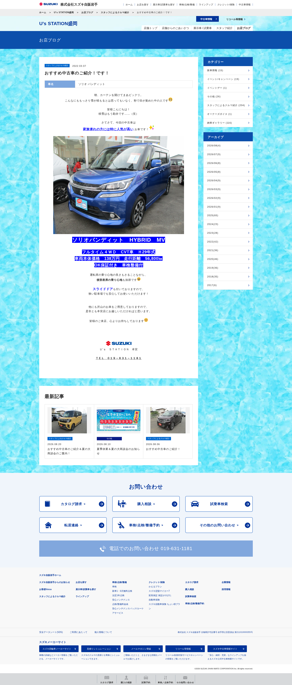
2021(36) (212, 250)
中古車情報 (245, 4)
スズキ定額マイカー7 (159, 591)
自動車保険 (154, 599)
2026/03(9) (214, 189)
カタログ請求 (191, 582)
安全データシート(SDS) (51, 632)
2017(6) (212, 285)
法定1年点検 (118, 595)
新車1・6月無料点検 (122, 591)
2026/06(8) (214, 163)
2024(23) (212, 224)
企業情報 (226, 582)
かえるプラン (155, 586)
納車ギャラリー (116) (219, 122)
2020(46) (212, 259)
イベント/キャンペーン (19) (223, 79)
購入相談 (189, 589)
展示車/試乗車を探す (164, 4)
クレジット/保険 (226, 4)
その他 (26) (214, 96)
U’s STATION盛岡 (64, 12)
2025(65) (212, 215)
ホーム (129, 4)
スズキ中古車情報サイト (225, 648)
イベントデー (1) (217, 88)
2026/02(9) (214, 198)
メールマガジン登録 (141, 648)
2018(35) (212, 276)
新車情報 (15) (215, 70)
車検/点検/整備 (187, 4)
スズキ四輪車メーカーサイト (57, 648)
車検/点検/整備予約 (194, 603)
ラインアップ (206, 4)
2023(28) (212, 233)
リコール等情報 (183, 648)
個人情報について (103, 632)
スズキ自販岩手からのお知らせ (54, 582)
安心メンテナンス (121, 599)
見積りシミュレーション (99, 648)
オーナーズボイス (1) (219, 114)
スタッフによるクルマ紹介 (115, 12)
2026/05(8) (214, 171)
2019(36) (212, 267)
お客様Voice (45, 589)
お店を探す (143, 4)
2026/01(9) (214, 206)
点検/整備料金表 (120, 604)
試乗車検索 (190, 596)
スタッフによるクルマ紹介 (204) (226, 105)
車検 (114, 586)
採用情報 (226, 589)
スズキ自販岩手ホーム (50, 575)
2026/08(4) (214, 145)
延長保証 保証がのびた (160, 595)
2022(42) (212, 241)
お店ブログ (87, 12)
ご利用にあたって (78, 632)
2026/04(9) (214, 180)
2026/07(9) (214, 154)
